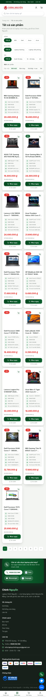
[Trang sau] (41, 549)
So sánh (13, 129)
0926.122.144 (14, 572)
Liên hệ (38, 2)
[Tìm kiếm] (4, 13)
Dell (22, 40)
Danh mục (17, 695)
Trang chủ (5, 20)
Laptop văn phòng (35, 50)
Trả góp (4, 631)
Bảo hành (31, 2)
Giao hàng (5, 628)
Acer (37, 40)
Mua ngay (13, 125)
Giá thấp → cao (32, 68)
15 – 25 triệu (31, 59)
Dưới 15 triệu (18, 59)
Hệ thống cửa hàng (20, 2)
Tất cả (8, 40)
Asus (29, 40)
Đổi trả (4, 625)
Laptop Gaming (19, 50)
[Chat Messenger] (41, 680)
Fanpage (27, 578)
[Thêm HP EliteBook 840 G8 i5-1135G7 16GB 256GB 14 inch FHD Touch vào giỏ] (40, 254)
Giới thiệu (9, 2)
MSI (15, 40)
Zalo (28, 572)
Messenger (13, 578)
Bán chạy (22, 68)
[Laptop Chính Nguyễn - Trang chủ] (13, 8)
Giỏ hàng (28, 695)
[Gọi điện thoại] (41, 674)
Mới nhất (14, 68)
